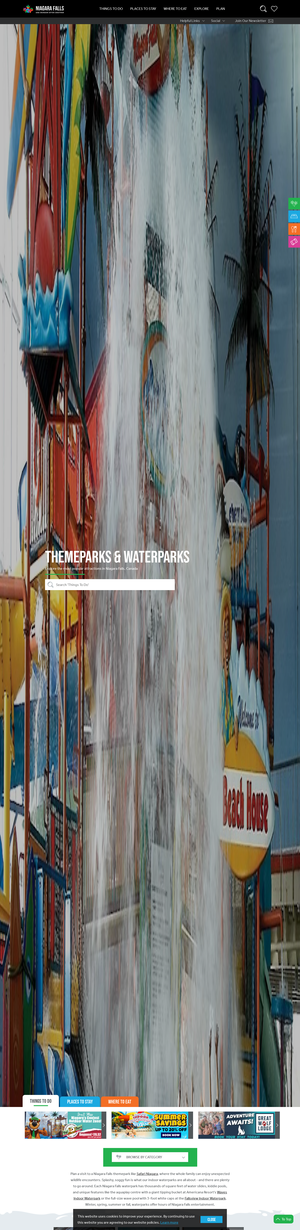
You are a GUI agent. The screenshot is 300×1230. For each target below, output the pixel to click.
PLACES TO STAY (80, 1102)
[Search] (263, 8)
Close (212, 1219)
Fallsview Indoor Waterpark (205, 1198)
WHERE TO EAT (119, 1102)
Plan (220, 9)
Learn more (169, 1222)
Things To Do (111, 9)
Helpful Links (190, 21)
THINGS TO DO (41, 1101)
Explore (201, 9)
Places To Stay (143, 9)
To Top (286, 1219)
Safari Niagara (147, 1174)
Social (215, 21)
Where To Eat (175, 9)
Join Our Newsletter (250, 21)
